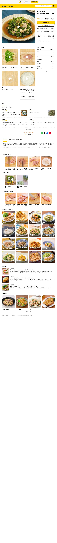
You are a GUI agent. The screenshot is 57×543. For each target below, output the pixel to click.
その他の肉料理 (12, 315)
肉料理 (7, 315)
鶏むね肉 (39, 49)
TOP (3, 315)
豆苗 (38, 51)
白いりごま (39, 68)
